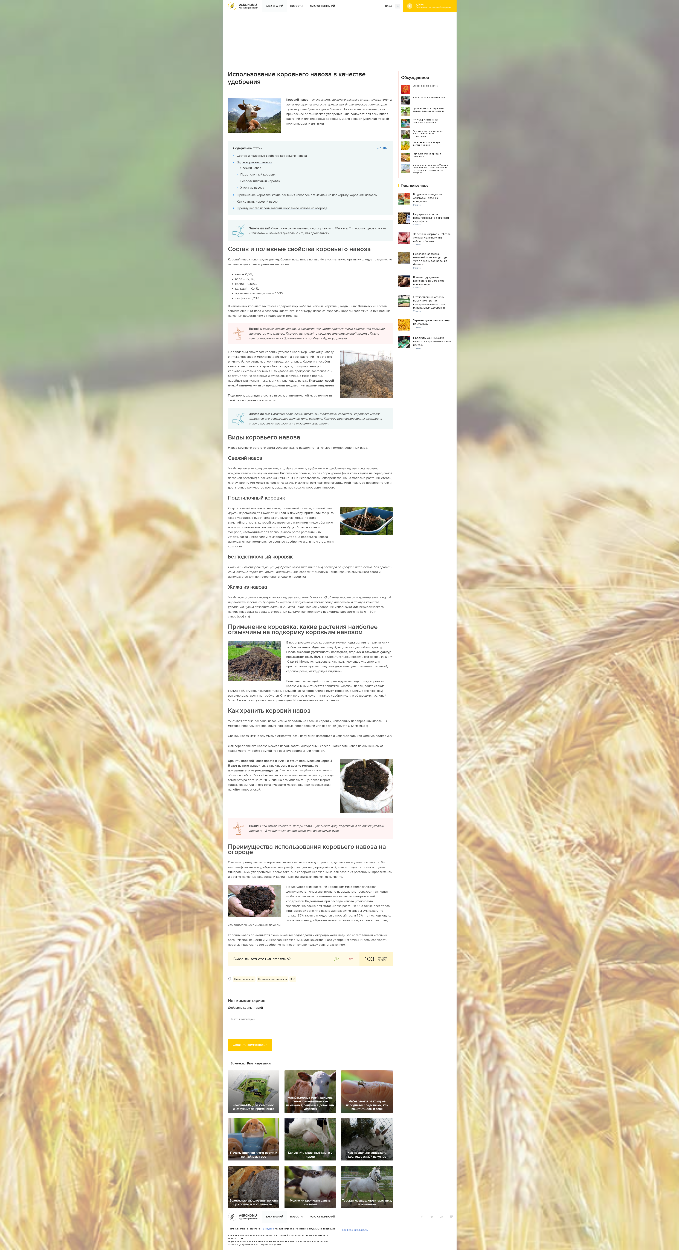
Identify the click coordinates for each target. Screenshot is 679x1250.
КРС (293, 979)
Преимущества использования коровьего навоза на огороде (282, 208)
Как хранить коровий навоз (257, 201)
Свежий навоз (250, 168)
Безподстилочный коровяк (260, 181)
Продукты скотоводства (272, 979)
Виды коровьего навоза (254, 162)
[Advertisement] (339, 39)
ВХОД (389, 5)
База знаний (274, 5)
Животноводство (244, 979)
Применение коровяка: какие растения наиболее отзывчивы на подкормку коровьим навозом (307, 195)
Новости (296, 5)
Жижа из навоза (252, 187)
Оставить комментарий (250, 1045)
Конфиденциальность (355, 1229)
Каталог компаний (322, 5)
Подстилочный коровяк (257, 174)
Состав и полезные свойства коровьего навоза (272, 156)
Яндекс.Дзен (267, 1229)
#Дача (433, 6)
